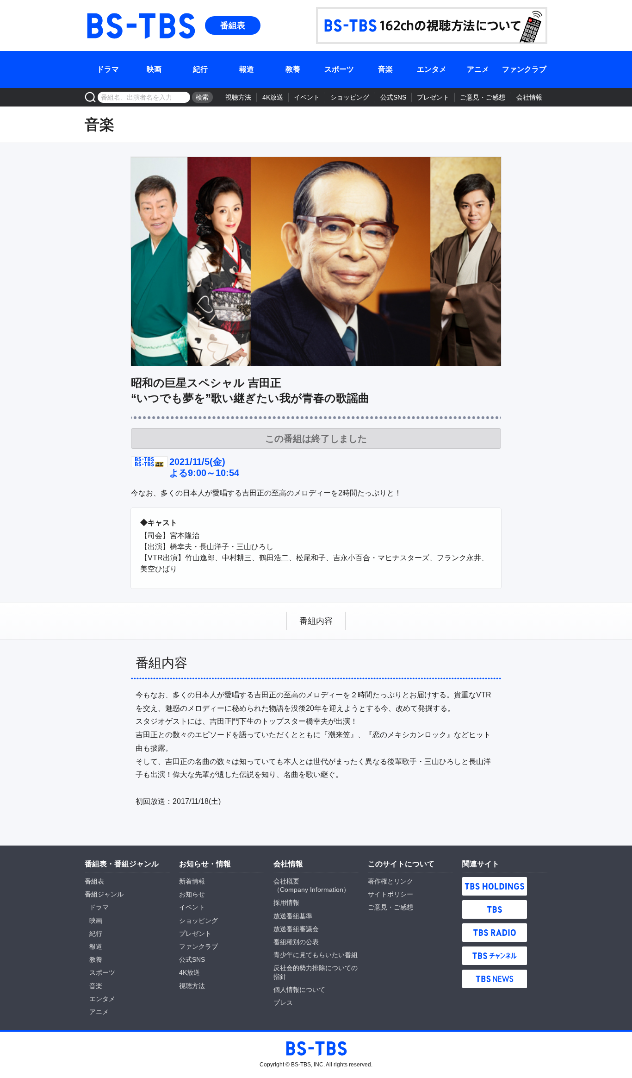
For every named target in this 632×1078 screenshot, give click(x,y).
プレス (283, 1002)
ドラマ (108, 69)
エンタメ (431, 69)
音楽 (385, 69)
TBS (494, 909)
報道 (246, 69)
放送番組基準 (292, 916)
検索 (202, 97)
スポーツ (339, 69)
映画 (154, 69)
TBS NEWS (494, 979)
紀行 (200, 69)
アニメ (478, 69)
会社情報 (529, 97)
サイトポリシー (390, 894)
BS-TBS (140, 25)
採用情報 (286, 902)
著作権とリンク (390, 881)
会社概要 (286, 881)
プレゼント (433, 97)
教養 (292, 69)
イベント (307, 97)
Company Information (311, 889)
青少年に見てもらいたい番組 (315, 955)
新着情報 (192, 881)
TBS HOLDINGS (494, 886)
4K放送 (272, 97)
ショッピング (349, 97)
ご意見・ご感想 (482, 97)
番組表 (232, 25)
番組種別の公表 (296, 942)
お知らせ (192, 894)
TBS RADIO (494, 932)
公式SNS (393, 97)
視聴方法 (238, 97)
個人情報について (299, 989)
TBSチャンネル (494, 955)
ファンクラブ (524, 69)
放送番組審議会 (296, 929)
